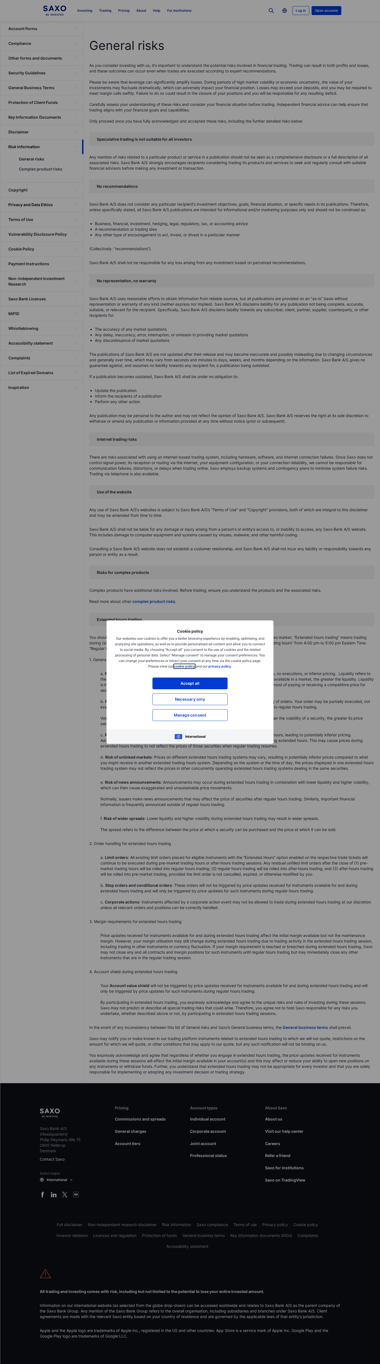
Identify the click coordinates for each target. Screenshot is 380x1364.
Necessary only (190, 699)
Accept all (190, 683)
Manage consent (190, 715)
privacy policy (219, 666)
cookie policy (184, 666)
